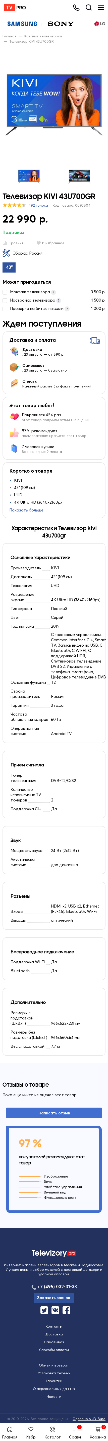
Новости (54, 1396)
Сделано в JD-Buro (89, 1418)
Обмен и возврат (54, 1365)
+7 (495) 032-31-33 (57, 1286)
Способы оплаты (54, 1350)
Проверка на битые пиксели (57, 308)
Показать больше (26, 509)
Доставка (54, 1334)
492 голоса (38, 205)
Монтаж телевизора (57, 291)
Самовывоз (54, 1342)
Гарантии (54, 1381)
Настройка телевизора (57, 300)
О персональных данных (54, 1388)
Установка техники (54, 1373)
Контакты (54, 1326)
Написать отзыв (54, 1112)
